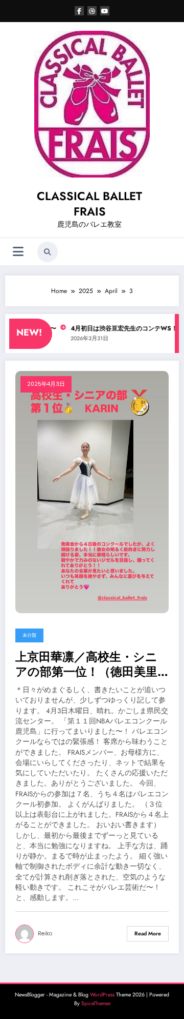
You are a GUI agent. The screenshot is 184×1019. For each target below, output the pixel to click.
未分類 (29, 635)
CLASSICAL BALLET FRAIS (89, 203)
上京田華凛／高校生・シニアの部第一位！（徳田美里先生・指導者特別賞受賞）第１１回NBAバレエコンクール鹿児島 (91, 665)
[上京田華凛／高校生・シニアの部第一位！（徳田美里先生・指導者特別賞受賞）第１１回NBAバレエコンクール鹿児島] (92, 491)
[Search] (47, 252)
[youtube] (104, 10)
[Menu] (18, 252)
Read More (147, 933)
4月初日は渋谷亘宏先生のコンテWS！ (118, 328)
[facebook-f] (79, 10)
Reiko (45, 933)
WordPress (102, 994)
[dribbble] (92, 10)
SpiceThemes (95, 1003)
